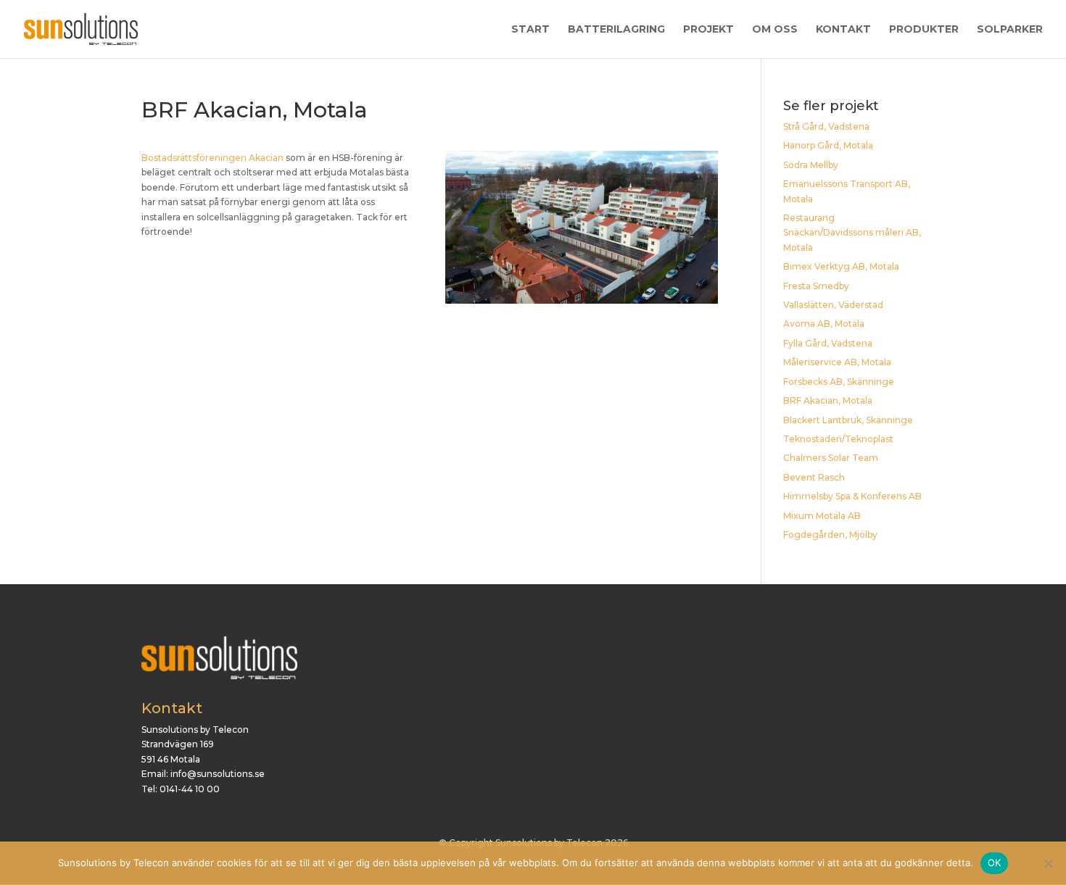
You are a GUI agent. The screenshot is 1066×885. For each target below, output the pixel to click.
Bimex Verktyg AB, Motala (841, 266)
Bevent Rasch (814, 477)
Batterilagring (616, 30)
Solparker (1010, 30)
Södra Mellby (810, 164)
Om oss (775, 30)
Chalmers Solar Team (830, 457)
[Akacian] (581, 303)
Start (530, 30)
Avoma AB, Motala (823, 323)
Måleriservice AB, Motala (837, 362)
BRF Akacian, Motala (827, 400)
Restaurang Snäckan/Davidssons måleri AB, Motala (852, 232)
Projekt (708, 30)
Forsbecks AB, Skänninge (838, 381)
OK (994, 862)
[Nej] (1048, 863)
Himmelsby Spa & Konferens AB (852, 496)
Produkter (924, 30)
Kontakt (843, 30)
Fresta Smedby (816, 286)
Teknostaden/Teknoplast (838, 438)
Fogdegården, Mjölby (830, 534)
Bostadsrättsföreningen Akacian (212, 157)
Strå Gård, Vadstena (826, 126)
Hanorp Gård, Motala (828, 145)
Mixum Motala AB (822, 515)
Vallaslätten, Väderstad (833, 304)
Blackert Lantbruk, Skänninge (848, 420)
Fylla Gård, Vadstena (827, 343)
